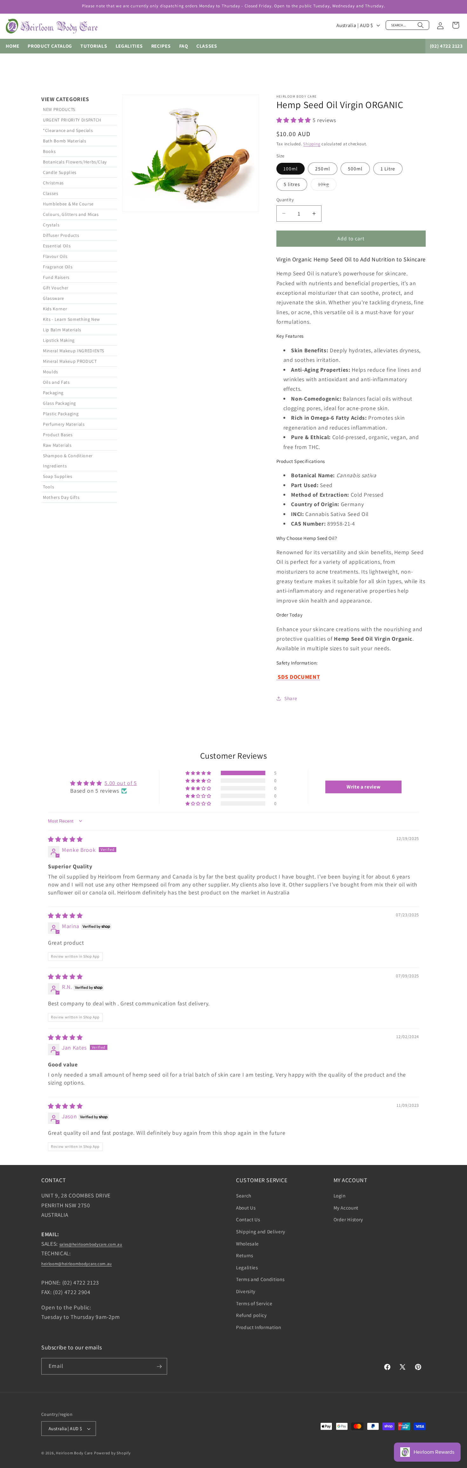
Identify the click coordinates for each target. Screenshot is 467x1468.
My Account (346, 1207)
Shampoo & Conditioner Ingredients (68, 461)
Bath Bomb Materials (64, 141)
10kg (327, 185)
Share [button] (290, 698)
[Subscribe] (159, 1366)
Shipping (311, 144)
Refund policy (251, 1315)
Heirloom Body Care (74, 1453)
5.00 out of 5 (121, 782)
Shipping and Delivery (260, 1231)
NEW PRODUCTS (59, 109)
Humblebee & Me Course (68, 204)
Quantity (285, 199)
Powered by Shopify (112, 1453)
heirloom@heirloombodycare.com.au (76, 1263)
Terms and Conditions (260, 1279)
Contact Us (248, 1219)
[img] (65, 839)
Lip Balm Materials (62, 330)
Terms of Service (254, 1303)
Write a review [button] (363, 786)
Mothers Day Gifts (61, 497)
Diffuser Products (61, 235)
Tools (48, 487)
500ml (355, 168)
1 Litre (388, 168)
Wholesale (247, 1243)
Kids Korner (55, 309)
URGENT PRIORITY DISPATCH (72, 120)
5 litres (292, 184)
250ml (322, 168)
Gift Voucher (56, 288)
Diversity (245, 1291)
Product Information (258, 1327)
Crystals (51, 225)
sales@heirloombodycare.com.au (90, 1244)
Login (340, 1196)
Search (243, 1196)
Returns (244, 1255)
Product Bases (58, 435)
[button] (407, 25)
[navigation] (79, 399)
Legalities (247, 1267)
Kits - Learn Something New (71, 319)
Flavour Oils (55, 256)
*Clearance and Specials (68, 130)
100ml (290, 168)
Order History (348, 1219)
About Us (245, 1207)
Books (49, 151)
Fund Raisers (56, 277)
